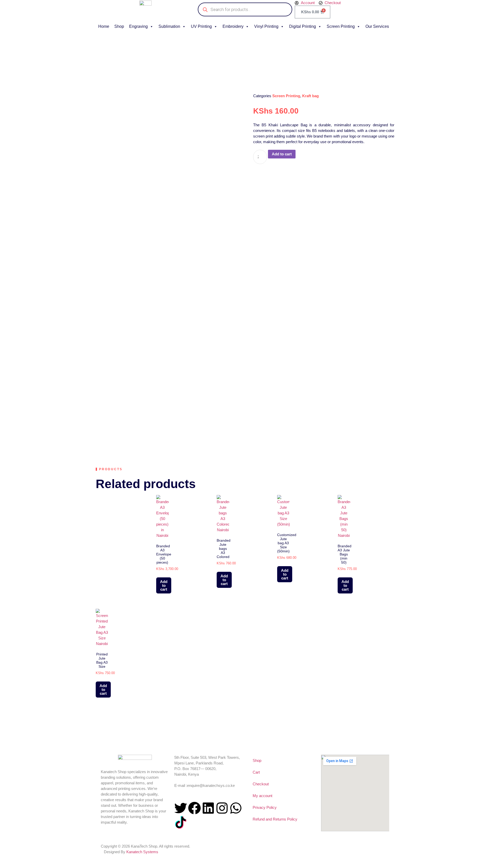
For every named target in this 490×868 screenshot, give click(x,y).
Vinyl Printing (266, 26)
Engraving (138, 26)
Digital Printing (302, 26)
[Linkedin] (208, 808)
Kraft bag (310, 96)
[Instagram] (222, 808)
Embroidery (233, 26)
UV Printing (201, 26)
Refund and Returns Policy (275, 819)
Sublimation (169, 26)
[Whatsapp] (235, 808)
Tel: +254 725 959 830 (192, 780)
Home (103, 26)
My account (262, 795)
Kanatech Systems (142, 852)
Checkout (261, 784)
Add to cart (282, 154)
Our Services (377, 26)
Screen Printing (341, 26)
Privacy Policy (265, 807)
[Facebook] (194, 808)
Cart (256, 772)
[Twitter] (180, 808)
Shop (119, 26)
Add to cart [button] (163, 585)
